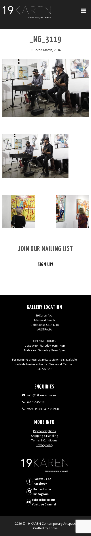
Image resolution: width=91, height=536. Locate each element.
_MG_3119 (45, 40)
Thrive (53, 528)
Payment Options (44, 431)
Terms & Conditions (44, 440)
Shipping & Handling (44, 436)
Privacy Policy (44, 445)
